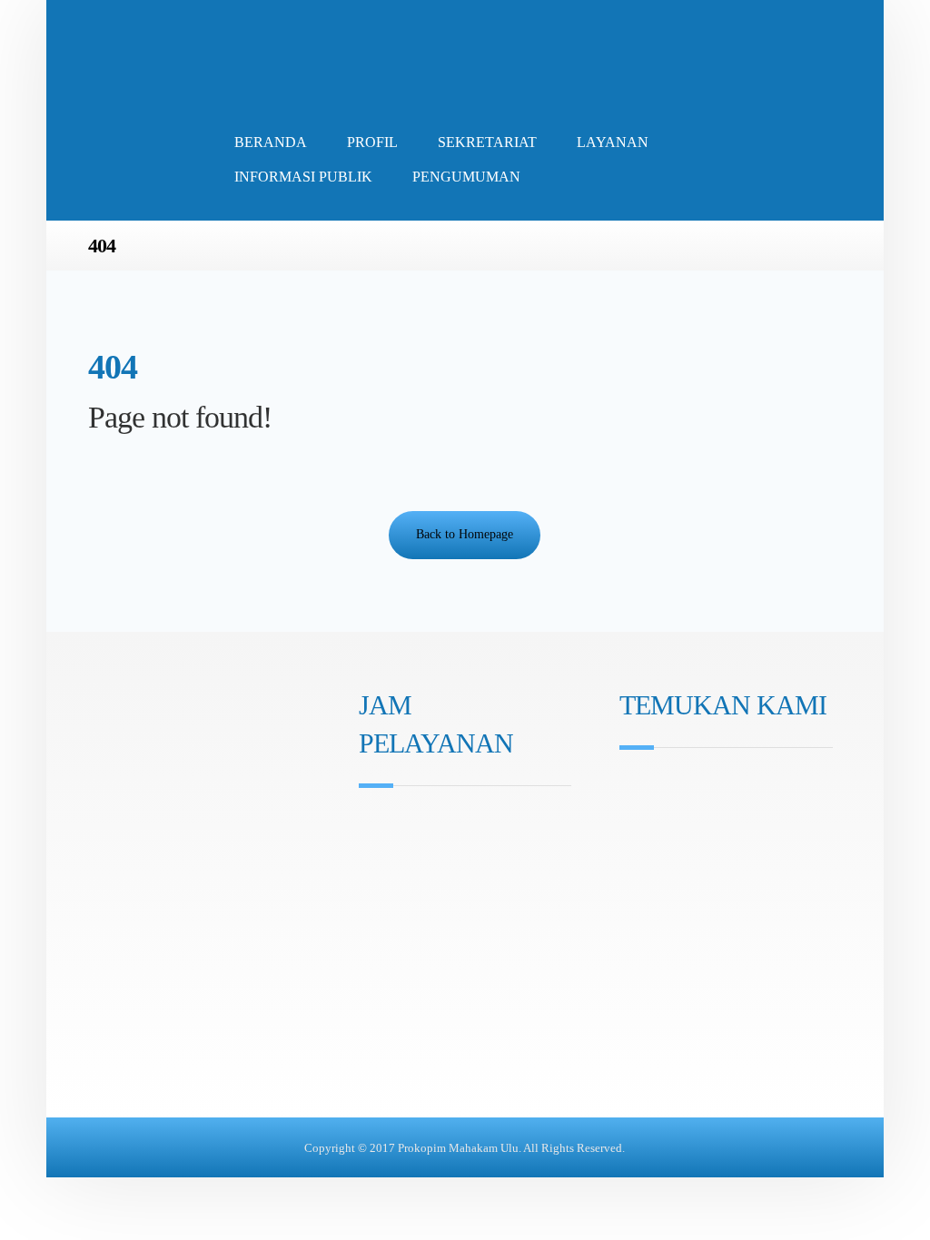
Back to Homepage (464, 534)
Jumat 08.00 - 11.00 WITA (448, 851)
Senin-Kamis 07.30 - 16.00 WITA (467, 825)
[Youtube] (422, 922)
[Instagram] (371, 922)
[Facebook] (397, 922)
